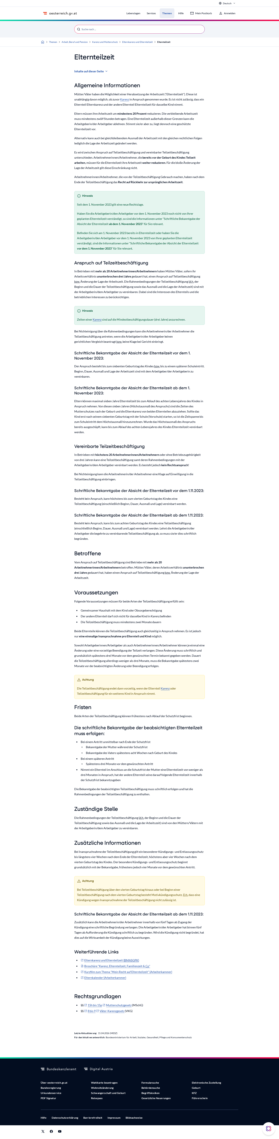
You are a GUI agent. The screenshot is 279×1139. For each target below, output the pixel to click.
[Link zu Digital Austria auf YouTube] (59, 1132)
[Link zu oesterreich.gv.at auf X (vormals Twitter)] (43, 1132)
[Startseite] (43, 42)
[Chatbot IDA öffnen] (268, 1128)
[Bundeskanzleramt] (58, 1069)
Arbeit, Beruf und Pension (75, 42)
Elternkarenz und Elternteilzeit (137, 42)
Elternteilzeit (163, 42)
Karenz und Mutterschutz (105, 42)
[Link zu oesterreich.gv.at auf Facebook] (51, 1132)
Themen (53, 42)
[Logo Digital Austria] (101, 1069)
